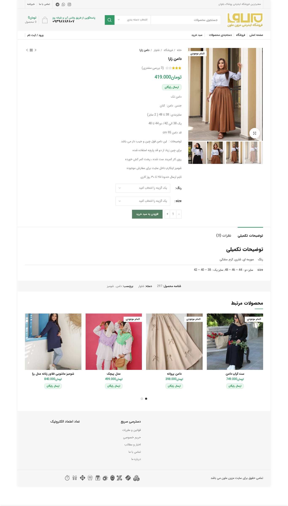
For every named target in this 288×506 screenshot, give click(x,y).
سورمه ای (248, 259)
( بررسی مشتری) (153, 68)
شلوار (156, 50)
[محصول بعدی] (27, 50)
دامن (119, 286)
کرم (231, 259)
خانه (179, 50)
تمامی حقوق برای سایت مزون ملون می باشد (237, 478)
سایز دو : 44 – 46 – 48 (239, 270)
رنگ (179, 188)
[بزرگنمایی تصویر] (254, 133)
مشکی (223, 259)
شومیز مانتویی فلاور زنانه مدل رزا (53, 373)
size (179, 201)
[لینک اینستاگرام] (69, 4)
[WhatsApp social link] (63, 4)
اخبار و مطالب (132, 444)
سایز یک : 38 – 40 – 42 (208, 270)
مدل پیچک (114, 373)
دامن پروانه (174, 373)
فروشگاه (168, 50)
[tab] (250, 233)
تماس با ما (135, 452)
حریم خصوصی (132, 437)
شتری (237, 259)
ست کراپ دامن (235, 373)
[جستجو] (109, 20)
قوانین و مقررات (131, 430)
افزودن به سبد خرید (147, 214)
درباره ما (136, 459)
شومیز (110, 286)
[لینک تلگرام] (57, 4)
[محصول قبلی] (35, 50)
